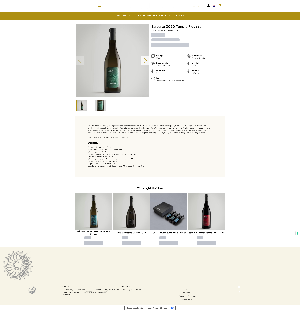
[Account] (208, 5)
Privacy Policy (184, 292)
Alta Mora (158, 16)
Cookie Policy (184, 289)
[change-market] (198, 6)
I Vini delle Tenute (124, 16)
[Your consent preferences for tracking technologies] (298, 233)
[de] (214, 3)
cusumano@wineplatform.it (131, 290)
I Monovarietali (143, 16)
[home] (150, 6)
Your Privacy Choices (157, 308)
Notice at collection (135, 308)
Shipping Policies (185, 300)
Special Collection (174, 16)
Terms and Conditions (187, 296)
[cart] (219, 5)
